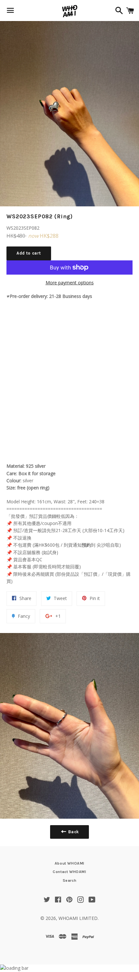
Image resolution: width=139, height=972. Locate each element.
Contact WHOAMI (69, 871)
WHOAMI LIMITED (78, 918)
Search (70, 880)
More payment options (70, 282)
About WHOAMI (69, 863)
